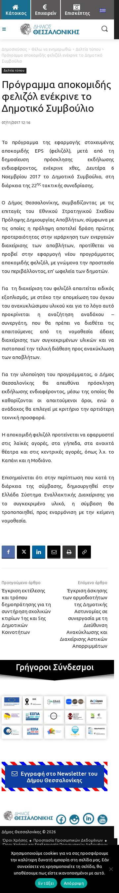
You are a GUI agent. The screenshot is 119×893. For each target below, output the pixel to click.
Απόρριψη (74, 883)
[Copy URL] (84, 552)
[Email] (53, 552)
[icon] (61, 822)
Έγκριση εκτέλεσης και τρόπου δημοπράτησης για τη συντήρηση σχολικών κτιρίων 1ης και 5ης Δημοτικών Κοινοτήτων (26, 611)
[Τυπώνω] (69, 552)
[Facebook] (8, 552)
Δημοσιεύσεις (14, 49)
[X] (23, 552)
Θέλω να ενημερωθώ (51, 49)
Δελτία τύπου (88, 49)
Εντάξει (46, 883)
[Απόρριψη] (110, 869)
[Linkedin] (38, 552)
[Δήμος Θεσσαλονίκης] (49, 29)
